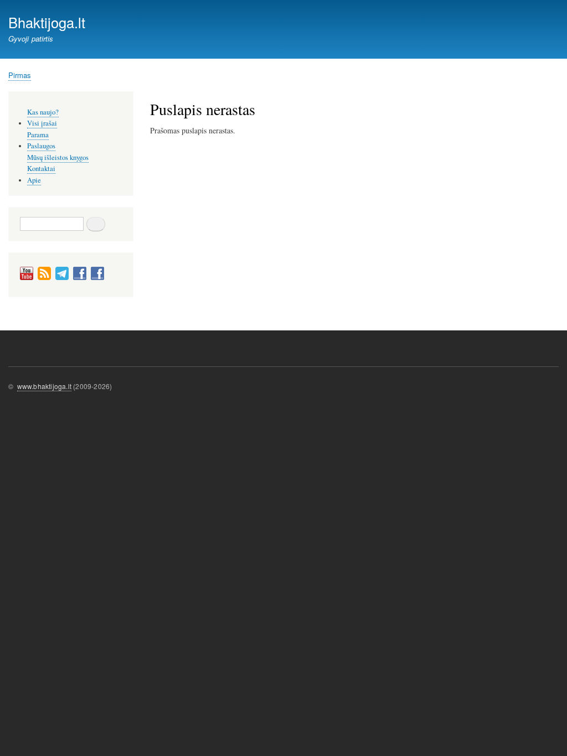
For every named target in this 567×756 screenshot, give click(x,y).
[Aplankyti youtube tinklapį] (26, 277)
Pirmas (19, 75)
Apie (34, 180)
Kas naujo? (43, 112)
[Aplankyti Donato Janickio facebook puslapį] (79, 277)
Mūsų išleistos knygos (58, 157)
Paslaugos (41, 146)
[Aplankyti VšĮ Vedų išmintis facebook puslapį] (97, 277)
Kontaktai (41, 168)
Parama (38, 134)
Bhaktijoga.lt (46, 22)
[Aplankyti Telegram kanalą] (62, 277)
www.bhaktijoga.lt (44, 386)
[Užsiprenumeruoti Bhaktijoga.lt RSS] (44, 277)
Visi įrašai (42, 123)
